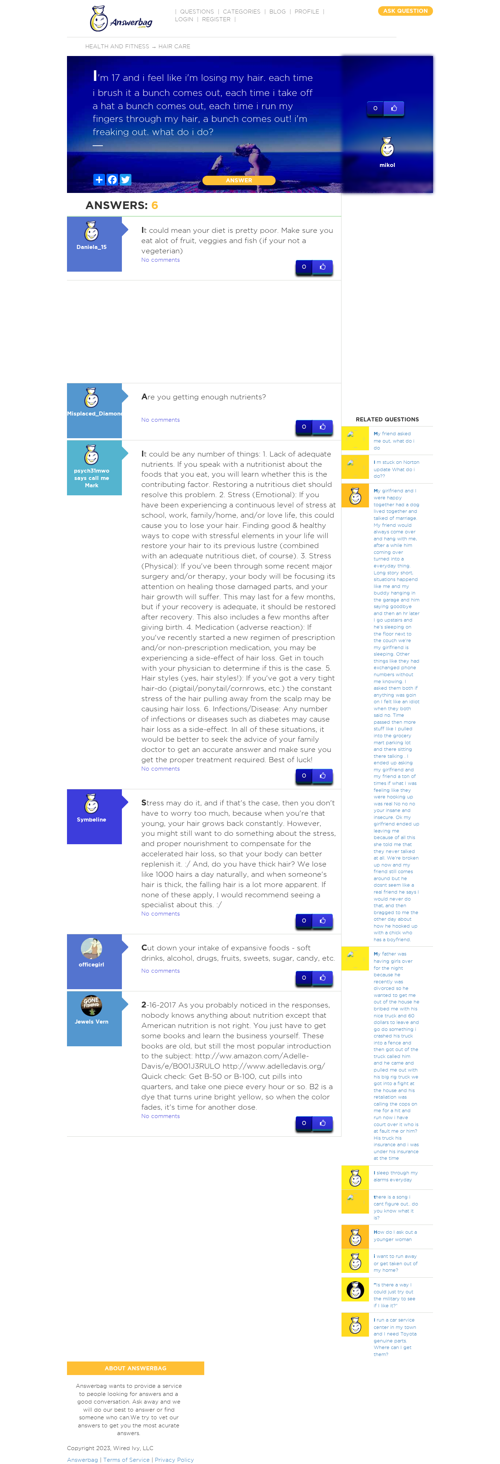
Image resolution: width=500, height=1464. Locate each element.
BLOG (277, 12)
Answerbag (82, 1460)
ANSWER (239, 180)
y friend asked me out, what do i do (394, 440)
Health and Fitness (117, 46)
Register (216, 19)
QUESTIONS (197, 12)
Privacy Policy (174, 1460)
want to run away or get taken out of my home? (396, 1263)
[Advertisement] (204, 331)
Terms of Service (126, 1460)
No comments (160, 260)
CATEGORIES (242, 12)
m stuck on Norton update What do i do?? (396, 468)
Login (184, 19)
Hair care (174, 46)
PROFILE (307, 12)
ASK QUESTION (405, 11)
